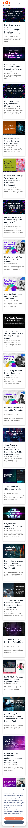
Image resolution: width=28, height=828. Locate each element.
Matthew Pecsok (10, 340)
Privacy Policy (11, 826)
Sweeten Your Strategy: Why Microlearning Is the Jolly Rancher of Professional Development (13, 180)
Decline (14, 822)
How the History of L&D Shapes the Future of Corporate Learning (13, 141)
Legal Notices (17, 826)
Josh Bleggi (8, 493)
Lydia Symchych (9, 530)
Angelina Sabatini (10, 33)
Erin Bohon (8, 609)
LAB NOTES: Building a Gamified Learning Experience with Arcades (14, 679)
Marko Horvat (9, 456)
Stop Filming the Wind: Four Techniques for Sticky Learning (13, 373)
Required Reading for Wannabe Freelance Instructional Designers (13, 66)
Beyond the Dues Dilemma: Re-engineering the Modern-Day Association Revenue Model (14, 758)
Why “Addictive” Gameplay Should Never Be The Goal (14, 526)
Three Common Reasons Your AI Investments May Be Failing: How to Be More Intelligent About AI (13, 449)
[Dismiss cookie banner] (23, 788)
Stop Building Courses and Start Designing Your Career (13, 296)
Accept (14, 818)
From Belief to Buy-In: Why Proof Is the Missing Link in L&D (13, 103)
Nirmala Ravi (9, 646)
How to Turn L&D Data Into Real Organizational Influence (13, 259)
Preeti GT (8, 570)
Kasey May (8, 71)
